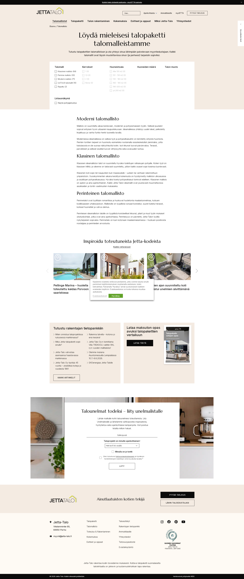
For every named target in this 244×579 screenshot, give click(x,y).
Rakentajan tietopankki (129, 526)
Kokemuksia (92, 537)
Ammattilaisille (166, 13)
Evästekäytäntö (126, 547)
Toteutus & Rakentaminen (98, 531)
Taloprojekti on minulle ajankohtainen (122, 441)
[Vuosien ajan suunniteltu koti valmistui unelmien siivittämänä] (169, 268)
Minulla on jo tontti (123, 451)
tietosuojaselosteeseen (125, 456)
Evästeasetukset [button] (100, 296)
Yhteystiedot (125, 537)
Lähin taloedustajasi (177, 503)
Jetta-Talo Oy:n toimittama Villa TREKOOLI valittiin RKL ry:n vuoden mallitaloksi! (101, 344)
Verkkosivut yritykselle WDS (183, 576)
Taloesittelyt (124, 521)
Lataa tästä (140, 343)
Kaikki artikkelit (66, 378)
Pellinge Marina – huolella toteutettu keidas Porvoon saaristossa (71, 289)
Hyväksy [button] (116, 296)
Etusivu (53, 26)
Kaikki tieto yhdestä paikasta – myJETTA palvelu (122, 2)
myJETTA (180, 13)
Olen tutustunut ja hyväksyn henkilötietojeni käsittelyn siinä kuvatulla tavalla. (123, 457)
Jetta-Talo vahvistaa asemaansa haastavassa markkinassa (66, 355)
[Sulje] (241, 2)
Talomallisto (92, 526)
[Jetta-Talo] (50, 10)
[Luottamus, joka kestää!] (122, 268)
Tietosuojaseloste (127, 542)
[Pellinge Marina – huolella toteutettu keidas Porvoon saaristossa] (75, 268)
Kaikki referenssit (122, 247)
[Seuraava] (197, 271)
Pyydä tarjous (197, 13)
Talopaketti (92, 521)
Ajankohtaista (149, 13)
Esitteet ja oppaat (95, 542)
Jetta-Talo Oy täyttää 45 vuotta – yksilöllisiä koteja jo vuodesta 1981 (68, 365)
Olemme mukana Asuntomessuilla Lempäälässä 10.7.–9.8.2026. (102, 355)
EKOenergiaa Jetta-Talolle (101, 362)
